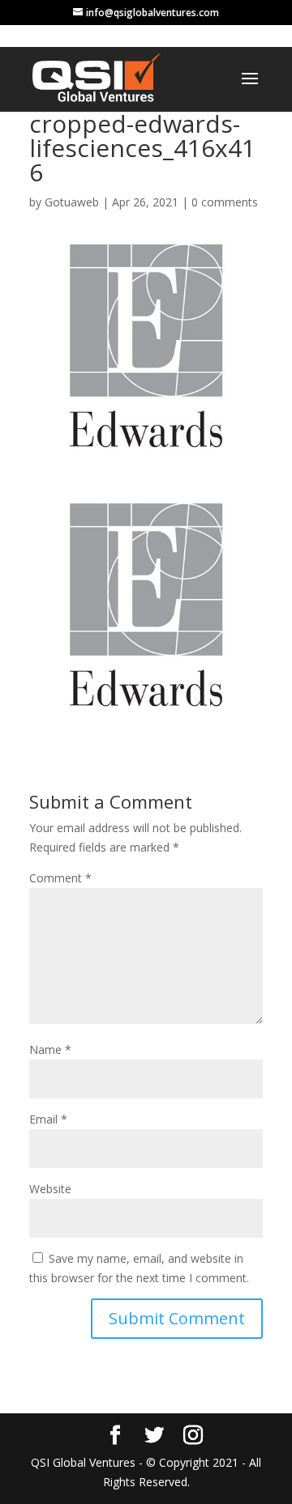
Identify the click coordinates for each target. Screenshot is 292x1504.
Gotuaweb (72, 202)
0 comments (224, 202)
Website (50, 1188)
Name (50, 1049)
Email (48, 1119)
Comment (60, 878)
